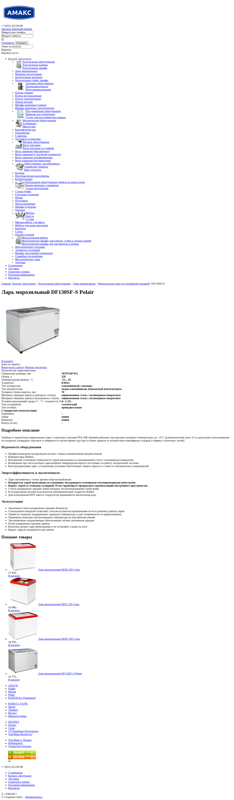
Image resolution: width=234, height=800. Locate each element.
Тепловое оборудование (39, 83)
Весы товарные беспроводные (33, 160)
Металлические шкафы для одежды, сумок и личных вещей (56, 240)
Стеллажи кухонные (27, 194)
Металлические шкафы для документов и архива (50, 243)
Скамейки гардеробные (29, 256)
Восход (12, 713)
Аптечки (20, 262)
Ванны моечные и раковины (42, 185)
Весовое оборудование (36, 142)
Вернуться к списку (12, 367)
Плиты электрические (28, 98)
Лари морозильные (26, 71)
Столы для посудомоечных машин (46, 117)
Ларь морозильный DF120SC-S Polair (60, 673)
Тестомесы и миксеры (28, 139)
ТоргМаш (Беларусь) (20, 734)
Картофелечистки (25, 129)
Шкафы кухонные (25, 206)
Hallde (11, 688)
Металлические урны (27, 259)
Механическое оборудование (39, 120)
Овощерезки (22, 132)
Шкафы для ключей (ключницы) (34, 253)
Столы (19, 231)
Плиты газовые (24, 92)
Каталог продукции (19, 58)
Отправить (7, 42)
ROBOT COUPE (18, 703)
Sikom (11, 706)
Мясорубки (29, 126)
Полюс (12, 725)
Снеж (11, 728)
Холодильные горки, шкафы (31, 80)
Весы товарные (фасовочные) (32, 151)
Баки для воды (32, 169)
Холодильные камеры (35, 64)
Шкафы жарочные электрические (34, 108)
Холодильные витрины (28, 77)
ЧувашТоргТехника (19, 746)
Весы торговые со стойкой (38, 148)
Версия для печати (36, 367)
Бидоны (19, 172)
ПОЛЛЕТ (13, 721)
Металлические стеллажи (30, 247)
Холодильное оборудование (38, 61)
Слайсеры (21, 135)
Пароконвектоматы (37, 86)
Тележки (20, 209)
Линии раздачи (24, 101)
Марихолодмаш (17, 716)
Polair (11, 694)
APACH (13, 685)
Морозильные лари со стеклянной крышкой (124, 283)
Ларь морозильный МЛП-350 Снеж (59, 638)
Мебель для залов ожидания (31, 225)
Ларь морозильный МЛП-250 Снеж (59, 569)
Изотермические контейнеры (32, 176)
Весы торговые (32, 145)
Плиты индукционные (28, 95)
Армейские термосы (36, 166)
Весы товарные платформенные (34, 157)
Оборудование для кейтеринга (42, 163)
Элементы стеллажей (27, 250)
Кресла (30, 216)
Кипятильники (24, 179)
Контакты (14, 277)
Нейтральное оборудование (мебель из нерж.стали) (55, 182)
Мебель (30, 213)
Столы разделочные (36, 188)
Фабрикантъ (15, 743)
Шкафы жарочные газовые (30, 105)
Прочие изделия (24, 234)
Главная (6, 283)
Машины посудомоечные (40, 114)
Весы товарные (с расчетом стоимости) (38, 154)
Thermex (13, 709)
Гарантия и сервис (19, 271)
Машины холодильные (28, 74)
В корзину (7, 361)
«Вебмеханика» (33, 797)
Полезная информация (21, 274)
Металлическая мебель (34, 237)
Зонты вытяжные (25, 203)
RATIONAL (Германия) (22, 697)
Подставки (21, 200)
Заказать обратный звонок (16, 28)
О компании (15, 265)
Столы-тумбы (23, 191)
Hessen (12, 691)
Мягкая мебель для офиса (30, 222)
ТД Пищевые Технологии (23, 731)
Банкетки (20, 228)
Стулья (30, 219)
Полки (19, 197)
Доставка (13, 268)
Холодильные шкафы (34, 68)
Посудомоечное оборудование (43, 111)
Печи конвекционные (38, 89)
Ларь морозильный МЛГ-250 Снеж (58, 604)
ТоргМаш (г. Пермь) (20, 740)
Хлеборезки (29, 123)
